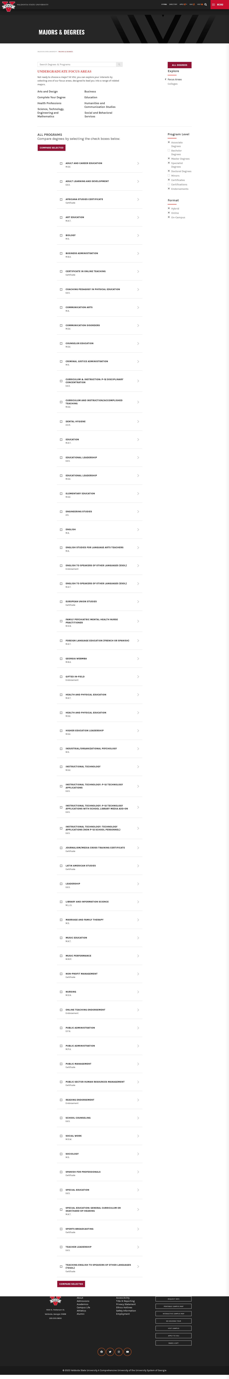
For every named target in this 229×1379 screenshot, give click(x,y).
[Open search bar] (205, 3)
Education (90, 97)
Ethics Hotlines (124, 1307)
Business (90, 91)
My (164, 4)
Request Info (173, 1299)
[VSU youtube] (127, 1351)
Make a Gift (174, 1343)
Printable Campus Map (173, 1306)
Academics (82, 1304)
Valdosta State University (47, 51)
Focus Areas (175, 79)
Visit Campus (173, 1328)
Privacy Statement (126, 1304)
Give (191, 4)
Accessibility (123, 1297)
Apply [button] (182, 4)
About (80, 1297)
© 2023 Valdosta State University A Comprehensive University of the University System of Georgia (114, 1370)
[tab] (99, 164)
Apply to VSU (173, 1336)
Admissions (83, 1301)
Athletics (81, 1310)
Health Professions (49, 103)
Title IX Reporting (125, 1301)
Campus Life (83, 1307)
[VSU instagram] (119, 1351)
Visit (199, 4)
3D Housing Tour (173, 1321)
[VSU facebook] (102, 1351)
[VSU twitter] (110, 1351)
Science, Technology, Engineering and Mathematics (50, 112)
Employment (123, 1314)
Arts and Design (47, 91)
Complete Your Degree (51, 97)
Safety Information (126, 1310)
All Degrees (179, 65)
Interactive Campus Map (173, 1314)
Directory (173, 4)
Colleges (173, 83)
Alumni (80, 1314)
